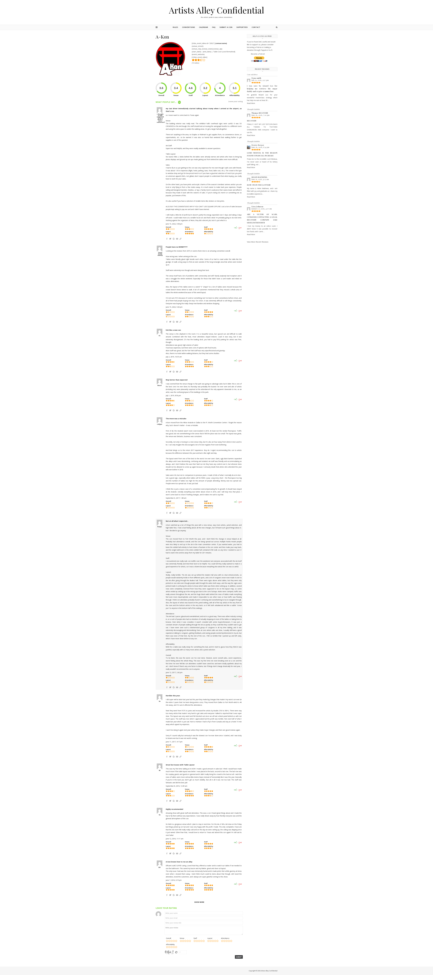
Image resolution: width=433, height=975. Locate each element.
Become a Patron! (258, 54)
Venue (182, 938)
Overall (168, 938)
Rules (175, 27)
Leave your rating (235, 101)
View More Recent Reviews (257, 242)
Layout (209, 938)
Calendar (203, 27)
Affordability (170, 944)
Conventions (188, 27)
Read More (251, 103)
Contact (256, 27)
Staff (195, 938)
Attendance (225, 938)
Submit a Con (226, 27)
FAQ (213, 27)
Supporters (242, 27)
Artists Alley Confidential (216, 10)
